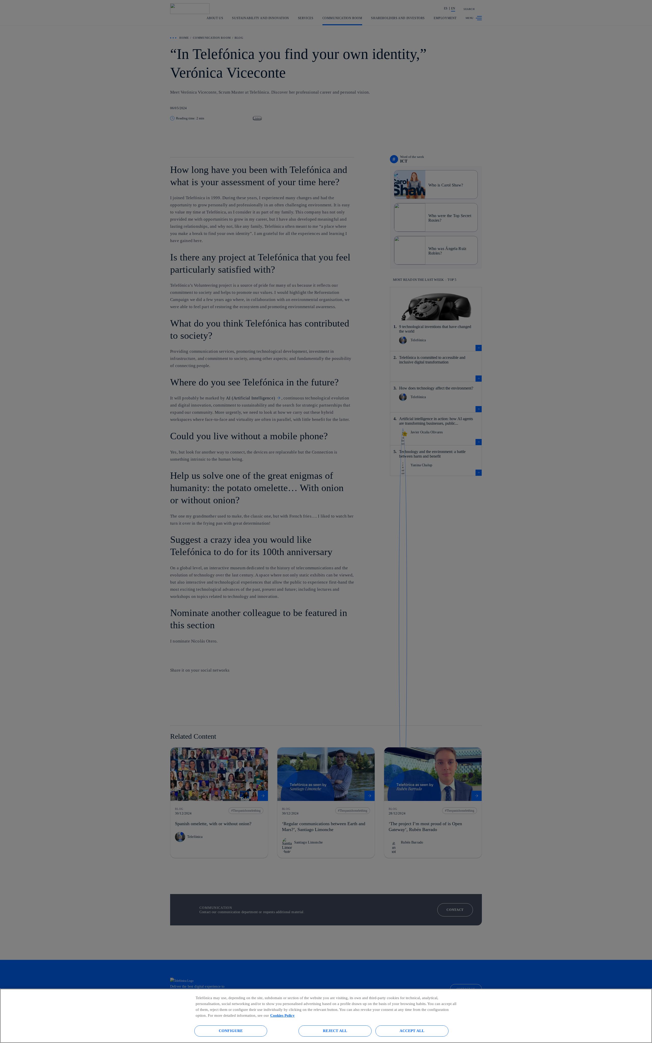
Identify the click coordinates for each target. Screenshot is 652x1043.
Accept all (412, 1030)
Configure (231, 1030)
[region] (326, 1016)
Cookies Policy (282, 1015)
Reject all (335, 1030)
